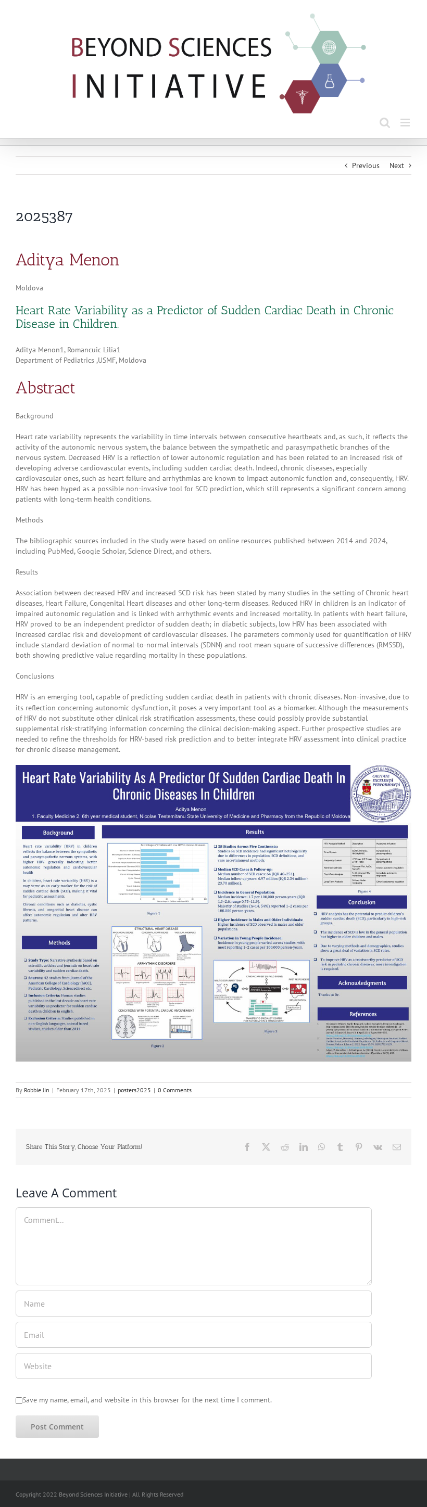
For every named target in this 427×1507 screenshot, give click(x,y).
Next (397, 165)
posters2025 (134, 1090)
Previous (366, 165)
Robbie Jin (36, 1090)
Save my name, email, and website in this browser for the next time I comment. (147, 1399)
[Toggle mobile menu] (405, 122)
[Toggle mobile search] (385, 122)
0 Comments (175, 1090)
